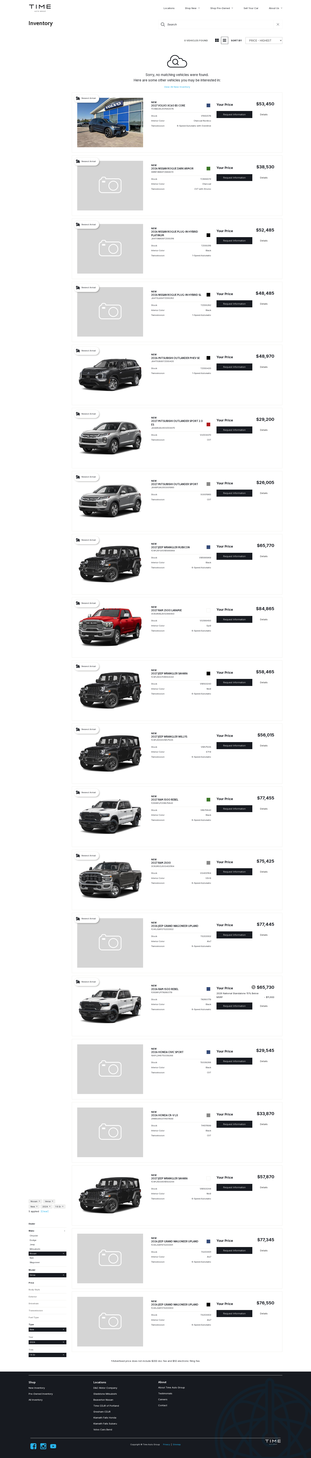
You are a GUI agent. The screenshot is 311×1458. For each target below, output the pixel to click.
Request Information (234, 114)
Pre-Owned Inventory (41, 1393)
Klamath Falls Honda (104, 1417)
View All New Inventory (177, 86)
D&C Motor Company (105, 1387)
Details (264, 114)
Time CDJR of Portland (106, 1405)
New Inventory (37, 1387)
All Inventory (35, 1399)
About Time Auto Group (171, 1387)
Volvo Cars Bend (102, 1429)
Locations (169, 8)
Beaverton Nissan (103, 1399)
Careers (162, 1399)
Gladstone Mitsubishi (105, 1393)
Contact (162, 1405)
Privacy (166, 1444)
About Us (274, 8)
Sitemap (177, 1444)
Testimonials (165, 1393)
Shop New (191, 8)
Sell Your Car (251, 8)
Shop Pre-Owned (220, 8)
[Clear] (44, 1211)
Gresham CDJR (102, 1411)
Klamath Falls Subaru (105, 1423)
